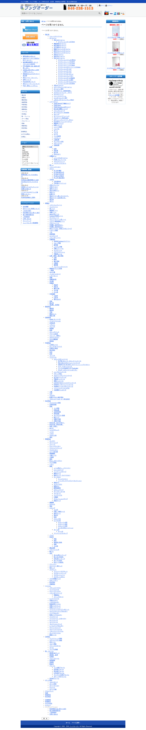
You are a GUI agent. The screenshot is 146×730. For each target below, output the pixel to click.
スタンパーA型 (62, 522)
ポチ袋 (56, 290)
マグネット (52, 569)
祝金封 (56, 285)
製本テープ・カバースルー (62, 475)
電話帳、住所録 (54, 305)
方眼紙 (56, 263)
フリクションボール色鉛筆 (66, 78)
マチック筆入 (58, 373)
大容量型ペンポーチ (60, 390)
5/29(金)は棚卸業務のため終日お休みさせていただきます (30, 181)
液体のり (56, 482)
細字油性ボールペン (60, 45)
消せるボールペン (59, 40)
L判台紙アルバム (59, 673)
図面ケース (52, 635)
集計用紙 (56, 261)
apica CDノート (54, 214)
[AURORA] (30, 152)
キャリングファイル (55, 629)
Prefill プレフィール (60, 159)
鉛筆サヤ (52, 194)
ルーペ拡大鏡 (53, 451)
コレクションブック (55, 624)
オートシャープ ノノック (61, 116)
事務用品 (24, 109)
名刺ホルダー (53, 600)
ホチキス (52, 504)
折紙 (50, 406)
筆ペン (51, 165)
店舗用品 (52, 584)
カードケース (53, 622)
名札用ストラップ (59, 559)
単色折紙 (56, 413)
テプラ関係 (52, 462)
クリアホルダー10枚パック (116, 37)
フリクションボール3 (64, 71)
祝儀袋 (51, 283)
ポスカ (51, 169)
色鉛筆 (56, 150)
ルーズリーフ (53, 236)
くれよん (52, 325)
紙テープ (56, 417)
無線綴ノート (53, 210)
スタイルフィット (59, 161)
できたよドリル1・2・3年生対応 (59, 399)
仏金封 (56, 296)
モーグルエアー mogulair (61, 112)
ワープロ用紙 (53, 649)
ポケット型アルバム (60, 676)
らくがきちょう (54, 430)
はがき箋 (52, 272)
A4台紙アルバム (59, 669)
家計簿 (51, 303)
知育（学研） (53, 426)
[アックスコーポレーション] (30, 163)
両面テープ (57, 500)
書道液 (51, 308)
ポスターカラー (54, 337)
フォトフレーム (54, 658)
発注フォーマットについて (31, 84)
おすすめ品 (48, 703)
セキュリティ (53, 580)
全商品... (24, 137)
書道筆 (51, 310)
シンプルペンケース (60, 372)
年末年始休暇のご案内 (28, 197)
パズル (51, 433)
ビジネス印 (57, 520)
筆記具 (24, 95)
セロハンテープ (58, 490)
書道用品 (24, 100)
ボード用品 (25, 118)
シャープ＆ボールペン (61, 158)
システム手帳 (58, 247)
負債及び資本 (58, 542)
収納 (23, 123)
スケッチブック (54, 332)
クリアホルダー (54, 613)
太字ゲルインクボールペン (62, 52)
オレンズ (56, 114)
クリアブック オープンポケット (59, 609)
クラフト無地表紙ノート (57, 221)
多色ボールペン (58, 54)
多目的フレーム (54, 678)
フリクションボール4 (64, 72)
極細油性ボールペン (60, 43)
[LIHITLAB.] (30, 156)
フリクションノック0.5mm (66, 62)
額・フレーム (26, 116)
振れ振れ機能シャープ (61, 109)
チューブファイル (55, 591)
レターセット (53, 276)
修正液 (51, 199)
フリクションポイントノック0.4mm (69, 67)
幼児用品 (24, 107)
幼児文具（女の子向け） (57, 422)
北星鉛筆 (56, 145)
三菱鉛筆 (56, 140)
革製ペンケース (58, 381)
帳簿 (55, 259)
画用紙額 (52, 660)
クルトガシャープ (59, 110)
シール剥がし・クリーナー (62, 468)
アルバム (52, 666)
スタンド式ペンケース (61, 359)
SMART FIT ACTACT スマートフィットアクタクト (74, 364)
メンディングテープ (60, 471)
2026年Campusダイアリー (62, 241)
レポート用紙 (53, 230)
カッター (52, 441)
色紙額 (51, 662)
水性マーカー (53, 187)
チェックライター (55, 446)
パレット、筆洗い (55, 335)
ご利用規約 (26, 217)
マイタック (57, 493)
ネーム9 (60, 531)
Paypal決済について (29, 81)
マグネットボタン (59, 577)
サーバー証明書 (114, 95)
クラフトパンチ (54, 549)
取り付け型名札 (58, 557)
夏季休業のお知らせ (29, 56)
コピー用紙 (52, 644)
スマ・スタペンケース (65, 366)
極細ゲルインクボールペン (62, 49)
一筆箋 (51, 270)
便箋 (50, 277)
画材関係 (24, 102)
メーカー (24, 143)
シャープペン (53, 101)
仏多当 (56, 297)
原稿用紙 (52, 234)
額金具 (51, 664)
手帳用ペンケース (59, 379)
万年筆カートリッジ (60, 183)
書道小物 (52, 315)
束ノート (52, 208)
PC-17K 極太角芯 (59, 178)
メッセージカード (55, 274)
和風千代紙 (57, 419)
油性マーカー (53, 188)
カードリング (53, 442)
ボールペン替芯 (58, 89)
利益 (55, 539)
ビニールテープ (58, 470)
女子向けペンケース (60, 377)
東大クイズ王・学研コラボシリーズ (60, 228)
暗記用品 (52, 350)
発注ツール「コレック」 (30, 77)
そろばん (52, 395)
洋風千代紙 (57, 421)
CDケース (52, 642)
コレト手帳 (57, 243)
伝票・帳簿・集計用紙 (56, 256)
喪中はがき (57, 299)
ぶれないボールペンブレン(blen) (64, 100)
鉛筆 (50, 147)
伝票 (55, 257)
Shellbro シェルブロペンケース (63, 386)
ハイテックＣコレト (60, 163)
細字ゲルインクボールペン (62, 51)
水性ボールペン (58, 85)
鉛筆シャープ (58, 125)
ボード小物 (52, 689)
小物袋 (51, 457)
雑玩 (50, 437)
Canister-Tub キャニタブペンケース (65, 383)
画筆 (50, 330)
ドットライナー (63, 479)
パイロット (57, 138)
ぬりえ (51, 428)
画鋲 (50, 459)
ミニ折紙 (56, 408)
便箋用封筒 (52, 279)
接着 (50, 466)
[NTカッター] (30, 157)
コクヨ (56, 132)
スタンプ (52, 508)
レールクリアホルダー (56, 626)
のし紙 (56, 292)
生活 (50, 352)
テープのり (57, 477)
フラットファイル (55, 588)
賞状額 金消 (53, 655)
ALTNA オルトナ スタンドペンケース (69, 361)
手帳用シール (58, 254)
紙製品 (24, 97)
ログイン (109, 5)
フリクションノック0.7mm (66, 63)
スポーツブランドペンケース (63, 375)
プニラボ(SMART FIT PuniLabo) (68, 368)
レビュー (48, 705)
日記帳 (51, 281)
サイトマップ (27, 221)
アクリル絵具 (53, 334)
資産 (55, 544)
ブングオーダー (74, 726)
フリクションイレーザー (65, 76)
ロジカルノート (54, 218)
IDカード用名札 (58, 562)
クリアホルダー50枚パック (116, 53)
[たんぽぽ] (30, 159)
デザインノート (54, 223)
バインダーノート (55, 237)
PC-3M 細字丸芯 (59, 172)
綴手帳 (56, 245)
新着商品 (48, 701)
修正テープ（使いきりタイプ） (59, 196)
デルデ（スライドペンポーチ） (67, 370)
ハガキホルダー (54, 602)
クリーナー (52, 564)
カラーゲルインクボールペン (63, 87)
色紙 (50, 301)
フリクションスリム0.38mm (67, 60)
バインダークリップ (55, 593)
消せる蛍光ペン (54, 190)
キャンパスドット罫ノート (57, 219)
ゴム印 (56, 510)
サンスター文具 (58, 141)
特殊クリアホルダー (55, 615)
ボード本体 (52, 684)
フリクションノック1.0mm (66, 65)
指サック (52, 568)
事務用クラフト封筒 (55, 268)
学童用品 (24, 104)
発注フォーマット (30, 29)
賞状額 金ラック (54, 653)
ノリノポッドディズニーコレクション (70, 481)
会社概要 (25, 206)
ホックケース (53, 620)
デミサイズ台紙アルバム (61, 675)
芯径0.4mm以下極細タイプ (62, 103)
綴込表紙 (52, 548)
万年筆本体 (57, 181)
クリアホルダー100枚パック (116, 68)
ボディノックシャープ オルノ (63, 120)
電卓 (50, 506)
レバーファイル (54, 598)
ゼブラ (56, 134)
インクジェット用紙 (55, 638)
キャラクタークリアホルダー (58, 611)
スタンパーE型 (62, 526)
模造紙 (51, 341)
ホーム (103, 5)
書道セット (52, 314)
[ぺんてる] (30, 161)
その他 (56, 546)
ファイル (24, 111)
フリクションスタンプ (61, 533)
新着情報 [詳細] (26, 169)
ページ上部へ (76, 722)
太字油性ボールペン (60, 47)
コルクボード (53, 682)
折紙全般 (56, 410)
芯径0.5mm (57, 105)
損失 (55, 540)
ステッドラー (58, 143)
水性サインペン (54, 185)
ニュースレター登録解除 (30, 223)
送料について (27, 79)
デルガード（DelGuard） (61, 118)
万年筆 (51, 179)
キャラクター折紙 (55, 403)
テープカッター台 (59, 491)
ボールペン (52, 38)
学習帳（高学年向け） (56, 227)
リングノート (53, 207)
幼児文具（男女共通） (56, 424)
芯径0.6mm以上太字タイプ (62, 107)
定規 (50, 354)
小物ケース (52, 455)
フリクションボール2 (64, 69)
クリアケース (53, 617)
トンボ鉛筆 (57, 136)
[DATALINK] (30, 154)
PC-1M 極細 (57, 170)
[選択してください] (30, 147)
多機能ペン (52, 156)
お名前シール (53, 344)
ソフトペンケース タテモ (61, 388)
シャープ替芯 (58, 127)
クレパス (52, 326)
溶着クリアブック (55, 606)
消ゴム (51, 201)
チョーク (52, 687)
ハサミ (51, 464)
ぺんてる (56, 129)
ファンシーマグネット (61, 571)
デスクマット (26, 121)
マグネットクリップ (60, 573)
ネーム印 (56, 529)
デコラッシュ (58, 250)
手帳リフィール (58, 248)
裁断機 (51, 502)
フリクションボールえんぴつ (67, 81)
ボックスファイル (55, 633)
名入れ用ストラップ (60, 555)
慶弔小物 (56, 288)
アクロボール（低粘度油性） (63, 91)
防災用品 (24, 128)
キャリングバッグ (55, 627)
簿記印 (56, 515)
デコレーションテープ (61, 499)
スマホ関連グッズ (55, 578)
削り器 (56, 152)
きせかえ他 (52, 435)
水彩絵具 (52, 323)
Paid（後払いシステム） (30, 86)
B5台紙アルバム (59, 671)
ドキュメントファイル (56, 631)
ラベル (51, 647)
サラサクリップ (58, 94)
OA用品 (24, 114)
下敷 (50, 392)
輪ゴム (51, 551)
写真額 (51, 656)
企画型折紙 (52, 404)
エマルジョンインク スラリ (63, 92)
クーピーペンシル (55, 321)
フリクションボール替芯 (65, 80)
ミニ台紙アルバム (59, 667)
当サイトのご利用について (31, 208)
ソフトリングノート (55, 205)
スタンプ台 (57, 519)
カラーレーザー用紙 (55, 640)
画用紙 (51, 328)
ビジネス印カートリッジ (65, 528)
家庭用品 (24, 126)
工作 (50, 393)
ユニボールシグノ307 (60, 98)
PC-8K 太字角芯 (59, 176)
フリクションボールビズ (65, 74)
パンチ (51, 535)
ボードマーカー (54, 685)
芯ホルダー (57, 154)
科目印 (51, 537)
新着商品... (24, 131)
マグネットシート (59, 575)
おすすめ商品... (26, 134)
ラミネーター (53, 450)
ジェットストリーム (55, 36)
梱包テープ (57, 473)
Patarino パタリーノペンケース (63, 384)
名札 (50, 553)
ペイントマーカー (55, 167)
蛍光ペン (52, 192)
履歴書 (56, 265)
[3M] (30, 148)
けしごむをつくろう (55, 346)
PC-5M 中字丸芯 (59, 174)
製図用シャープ (58, 123)
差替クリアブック (55, 607)
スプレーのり (58, 484)
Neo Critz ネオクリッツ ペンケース (69, 363)
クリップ (52, 444)
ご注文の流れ (27, 210)
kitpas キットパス (55, 319)
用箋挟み (56, 595)
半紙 (50, 312)
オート (56, 130)
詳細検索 (48, 700)
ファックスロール (55, 646)
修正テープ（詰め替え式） (57, 198)
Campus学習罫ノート (56, 216)
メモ (50, 232)
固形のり (56, 486)
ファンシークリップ (55, 448)
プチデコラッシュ (59, 252)
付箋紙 (56, 497)
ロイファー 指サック (55, 566)
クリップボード (58, 597)
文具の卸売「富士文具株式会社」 (30, 43)
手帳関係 (52, 239)
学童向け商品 (53, 348)
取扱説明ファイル (55, 604)
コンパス (52, 355)
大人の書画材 (53, 339)
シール (51, 432)
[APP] (30, 150)
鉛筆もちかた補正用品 (56, 397)
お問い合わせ (30, 36)
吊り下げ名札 (58, 560)
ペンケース (52, 357)
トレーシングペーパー (61, 266)
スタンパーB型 (62, 524)
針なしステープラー (55, 461)
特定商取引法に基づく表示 (31, 212)
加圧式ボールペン (59, 56)
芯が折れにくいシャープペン (63, 121)
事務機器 (52, 453)
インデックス (58, 495)
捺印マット (57, 513)
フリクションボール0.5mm (66, 42)
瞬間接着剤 (57, 488)
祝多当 (56, 286)
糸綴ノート (52, 212)
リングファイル (54, 589)
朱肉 (55, 517)
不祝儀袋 (52, 294)
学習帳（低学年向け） (56, 225)
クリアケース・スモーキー (57, 618)
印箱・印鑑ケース (59, 511)
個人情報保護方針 (28, 215)
